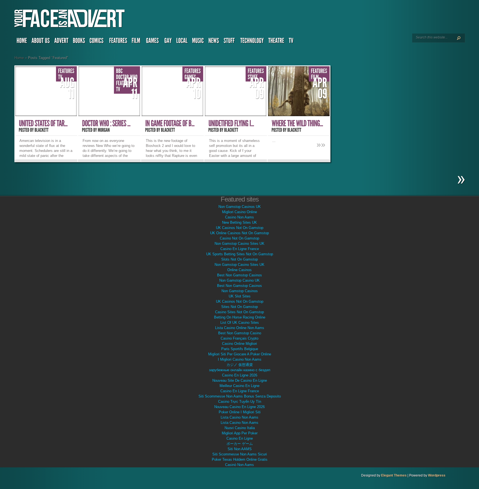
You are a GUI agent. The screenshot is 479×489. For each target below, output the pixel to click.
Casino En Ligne (239, 438)
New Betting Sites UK (239, 222)
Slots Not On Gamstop (239, 259)
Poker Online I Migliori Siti (240, 412)
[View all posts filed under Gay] (168, 42)
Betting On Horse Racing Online (239, 317)
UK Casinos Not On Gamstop (239, 228)
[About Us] (40, 42)
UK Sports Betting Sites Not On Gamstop (239, 254)
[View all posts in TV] (118, 89)
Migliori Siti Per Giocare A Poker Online (239, 354)
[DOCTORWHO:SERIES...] (106, 123)
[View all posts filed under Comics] (97, 42)
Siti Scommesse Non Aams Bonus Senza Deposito (239, 396)
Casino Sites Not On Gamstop (239, 312)
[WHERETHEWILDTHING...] (297, 123)
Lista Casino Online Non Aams (239, 328)
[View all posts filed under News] (213, 42)
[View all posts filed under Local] (182, 42)
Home (19, 58)
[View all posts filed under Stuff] (229, 42)
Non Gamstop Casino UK (239, 280)
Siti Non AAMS (240, 449)
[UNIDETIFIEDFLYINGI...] (231, 123)
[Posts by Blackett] (42, 130)
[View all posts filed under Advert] (61, 42)
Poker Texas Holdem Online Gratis (239, 459)
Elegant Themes (394, 475)
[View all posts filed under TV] (292, 42)
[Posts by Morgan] (104, 130)
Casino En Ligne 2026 (239, 375)
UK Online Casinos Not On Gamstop (239, 233)
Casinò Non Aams (239, 465)
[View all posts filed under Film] (136, 42)
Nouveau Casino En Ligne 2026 (239, 407)
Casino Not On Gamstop (239, 238)
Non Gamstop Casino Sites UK (239, 243)
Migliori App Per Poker (240, 433)
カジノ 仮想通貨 (239, 365)
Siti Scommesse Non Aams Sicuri (239, 454)
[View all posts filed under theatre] (276, 42)
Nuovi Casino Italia (240, 428)
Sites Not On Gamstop (239, 307)
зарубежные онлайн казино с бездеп (239, 370)
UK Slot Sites (240, 296)
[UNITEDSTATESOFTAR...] (43, 123)
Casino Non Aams (239, 217)
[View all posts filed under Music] (198, 42)
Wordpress (436, 475)
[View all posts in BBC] (119, 71)
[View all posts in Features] (66, 71)
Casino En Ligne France (239, 249)
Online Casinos (239, 270)
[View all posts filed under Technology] (252, 42)
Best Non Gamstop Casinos (239, 275)
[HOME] (21, 42)
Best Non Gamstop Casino (239, 333)
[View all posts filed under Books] (79, 42)
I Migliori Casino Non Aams (239, 359)
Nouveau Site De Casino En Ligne (239, 380)
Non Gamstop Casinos (239, 291)
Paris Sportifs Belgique (239, 349)
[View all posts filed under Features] (118, 42)
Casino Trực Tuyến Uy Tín (239, 401)
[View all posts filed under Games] (153, 42)
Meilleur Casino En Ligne (239, 386)
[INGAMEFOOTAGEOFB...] (170, 123)
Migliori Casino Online (239, 212)
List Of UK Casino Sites (239, 322)
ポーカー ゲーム (239, 444)
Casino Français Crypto (239, 338)
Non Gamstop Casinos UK (239, 207)
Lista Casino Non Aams (239, 417)
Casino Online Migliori (239, 344)
